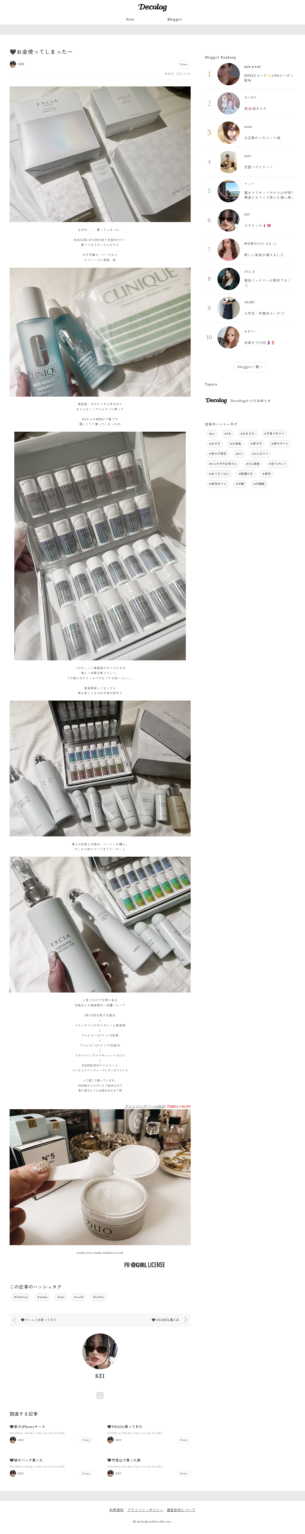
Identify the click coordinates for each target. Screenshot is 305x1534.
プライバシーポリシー (145, 1510)
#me (61, 1297)
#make (42, 1297)
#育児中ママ (217, 484)
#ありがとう (277, 463)
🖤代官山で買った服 (124, 1460)
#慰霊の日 (246, 473)
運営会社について (181, 1510)
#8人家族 (252, 463)
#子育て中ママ (274, 433)
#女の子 (214, 443)
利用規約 (116, 1510)
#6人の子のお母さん (223, 463)
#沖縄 (240, 484)
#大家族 (235, 443)
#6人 (239, 453)
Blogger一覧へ (250, 367)
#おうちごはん (219, 473)
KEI (100, 1376)
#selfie (98, 1297)
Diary (184, 64)
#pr (212, 433)
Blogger (174, 19)
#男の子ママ (279, 443)
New (130, 19)
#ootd (79, 1297)
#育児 (266, 473)
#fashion (21, 1297)
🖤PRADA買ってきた (124, 1427)
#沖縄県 (259, 484)
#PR (227, 433)
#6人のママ (260, 453)
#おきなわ (247, 433)
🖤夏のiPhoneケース (27, 1427)
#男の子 (256, 443)
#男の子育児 (217, 453)
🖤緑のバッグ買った (26, 1460)
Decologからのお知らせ (251, 401)
